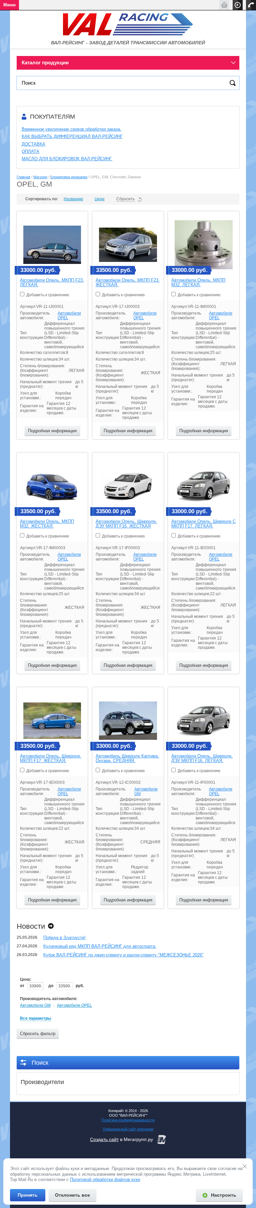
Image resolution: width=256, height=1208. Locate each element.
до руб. (66, 985)
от (22, 985)
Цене (100, 199)
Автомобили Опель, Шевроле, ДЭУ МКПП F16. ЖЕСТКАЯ (126, 524)
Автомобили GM (35, 1005)
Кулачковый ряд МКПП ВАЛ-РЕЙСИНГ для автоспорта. (99, 946)
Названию (73, 199)
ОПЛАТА (30, 151)
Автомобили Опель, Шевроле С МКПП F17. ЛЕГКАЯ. (203, 524)
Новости (31, 926)
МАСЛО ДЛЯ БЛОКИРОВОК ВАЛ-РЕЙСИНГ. (67, 158)
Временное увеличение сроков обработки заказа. (71, 129)
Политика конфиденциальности (128, 1120)
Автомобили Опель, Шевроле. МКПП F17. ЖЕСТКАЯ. (50, 758)
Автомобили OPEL (74, 1005)
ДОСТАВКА (33, 144)
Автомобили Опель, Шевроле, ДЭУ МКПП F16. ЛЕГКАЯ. (202, 758)
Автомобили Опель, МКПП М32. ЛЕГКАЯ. (198, 282)
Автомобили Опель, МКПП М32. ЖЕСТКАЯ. (47, 524)
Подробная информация (52, 430)
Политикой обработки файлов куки (105, 1179)
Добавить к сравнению (47, 295)
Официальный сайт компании (128, 1129)
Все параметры (35, 1018)
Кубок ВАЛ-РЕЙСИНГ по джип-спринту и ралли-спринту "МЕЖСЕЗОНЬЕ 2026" (123, 954)
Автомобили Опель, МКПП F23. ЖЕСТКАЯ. (128, 282)
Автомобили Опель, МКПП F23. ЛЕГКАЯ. (52, 282)
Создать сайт (104, 1139)
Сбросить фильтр (37, 1033)
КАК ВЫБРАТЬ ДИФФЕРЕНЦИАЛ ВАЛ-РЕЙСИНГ (72, 136)
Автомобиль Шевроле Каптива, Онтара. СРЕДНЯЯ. (127, 758)
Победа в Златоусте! (64, 937)
